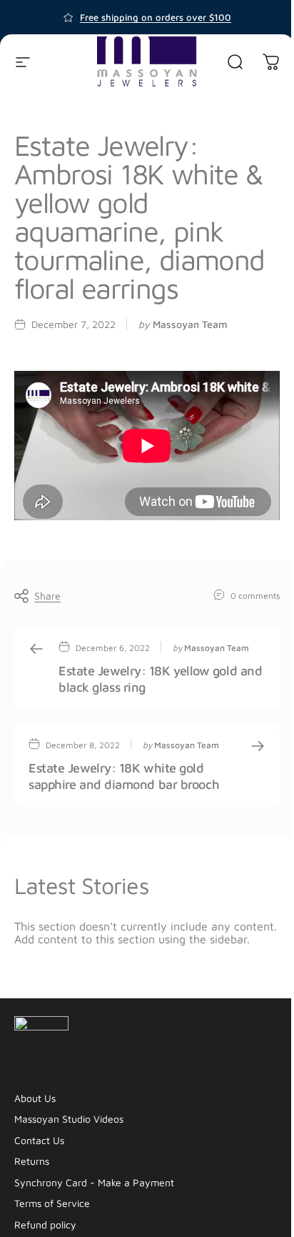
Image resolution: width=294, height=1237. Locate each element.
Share (47, 596)
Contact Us (39, 1140)
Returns (31, 1161)
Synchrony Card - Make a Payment (94, 1182)
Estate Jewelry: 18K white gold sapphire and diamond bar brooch (124, 776)
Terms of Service (52, 1203)
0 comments (255, 595)
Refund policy (45, 1224)
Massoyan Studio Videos (68, 1119)
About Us (35, 1098)
